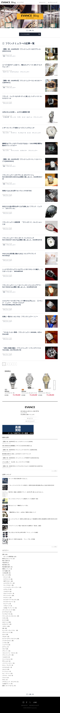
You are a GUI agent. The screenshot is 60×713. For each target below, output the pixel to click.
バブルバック (7, 605)
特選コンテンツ (7, 568)
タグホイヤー (23, 150)
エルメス (5, 669)
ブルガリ (5, 636)
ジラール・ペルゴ (7, 675)
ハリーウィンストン (8, 663)
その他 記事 (6, 117)
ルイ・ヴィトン (7, 673)
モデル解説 (6, 571)
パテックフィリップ (8, 609)
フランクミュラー (11, 56)
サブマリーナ (7, 579)
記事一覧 (31, 30)
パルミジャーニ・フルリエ (9, 653)
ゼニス (5, 634)
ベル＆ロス (6, 657)
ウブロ (19, 117)
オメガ (23, 117)
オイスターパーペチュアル (10, 599)
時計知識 (6, 564)
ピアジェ (5, 646)
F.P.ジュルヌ (6, 661)
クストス (5, 677)
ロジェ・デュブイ (7, 665)
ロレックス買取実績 (9, 556)
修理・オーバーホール (9, 685)
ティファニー (6, 671)
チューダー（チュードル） (10, 630)
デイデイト (13, 132)
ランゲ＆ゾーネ (22, 132)
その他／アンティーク (9, 607)
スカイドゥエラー (8, 593)
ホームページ (42, 2)
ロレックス (13, 117)
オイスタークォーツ (8, 601)
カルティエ (6, 71)
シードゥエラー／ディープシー (11, 587)
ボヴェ (4, 679)
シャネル (5, 642)
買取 (4, 56)
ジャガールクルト (14, 71)
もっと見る (54, 470)
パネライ (6, 626)
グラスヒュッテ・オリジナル (10, 681)
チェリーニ (6, 603)
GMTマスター (7, 581)
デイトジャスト (14, 150)
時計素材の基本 (7, 566)
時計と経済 (6, 560)
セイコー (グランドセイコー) (10, 638)
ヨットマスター (7, 585)
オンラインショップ (52, 2)
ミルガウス (6, 591)
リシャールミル (7, 659)
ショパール (6, 644)
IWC (4, 628)
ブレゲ (5, 648)
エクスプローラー (8, 583)
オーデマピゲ (6, 612)
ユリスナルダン (7, 667)
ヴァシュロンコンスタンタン (10, 616)
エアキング (6, 589)
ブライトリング (7, 632)
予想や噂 (5, 562)
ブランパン (6, 650)
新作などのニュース (8, 558)
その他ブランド (7, 683)
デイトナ (6, 577)
